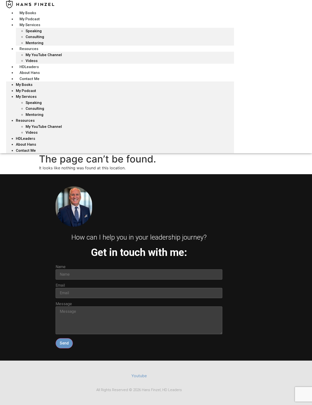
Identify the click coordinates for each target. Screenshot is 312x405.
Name (61, 267)
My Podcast (26, 91)
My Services (30, 25)
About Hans (26, 144)
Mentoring (34, 114)
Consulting (35, 108)
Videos (32, 132)
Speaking (34, 31)
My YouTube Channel (44, 55)
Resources (29, 49)
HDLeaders (25, 138)
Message (64, 304)
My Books (24, 84)
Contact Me (29, 79)
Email (60, 285)
